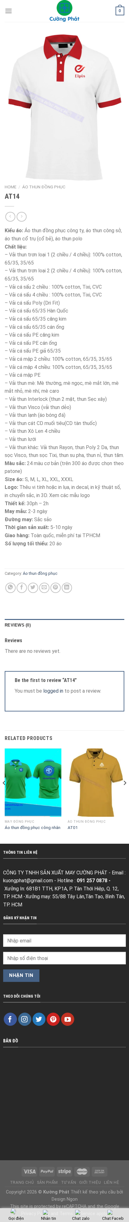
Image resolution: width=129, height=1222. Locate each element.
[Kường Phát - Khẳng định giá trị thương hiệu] (64, 11)
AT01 (73, 827)
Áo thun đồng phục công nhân (32, 827)
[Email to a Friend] (44, 588)
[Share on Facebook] (22, 588)
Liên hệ (111, 1182)
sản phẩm (47, 1182)
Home (10, 186)
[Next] (124, 795)
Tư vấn (68, 1182)
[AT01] (96, 782)
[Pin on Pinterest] (55, 588)
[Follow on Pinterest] (53, 1019)
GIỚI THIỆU (90, 1182)
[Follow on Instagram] (24, 1019)
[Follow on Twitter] (39, 1019)
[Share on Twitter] (33, 588)
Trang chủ (22, 1182)
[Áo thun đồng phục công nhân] (33, 782)
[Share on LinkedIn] (67, 588)
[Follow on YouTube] (67, 1019)
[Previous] (4, 795)
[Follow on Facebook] (10, 1019)
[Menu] (8, 10)
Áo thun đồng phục (43, 186)
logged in (53, 691)
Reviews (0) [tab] (18, 625)
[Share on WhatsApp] (10, 588)
